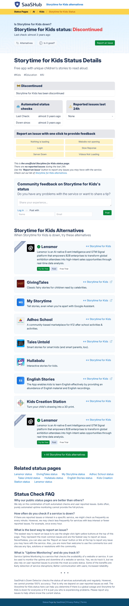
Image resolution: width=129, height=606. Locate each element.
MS (21, 302)
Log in (20, 210)
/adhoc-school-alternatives (33, 315)
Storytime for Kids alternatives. (51, 172)
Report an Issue (105, 42)
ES (20, 380)
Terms (84, 602)
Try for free (43, 269)
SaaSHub (60, 602)
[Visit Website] (111, 281)
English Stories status (79, 477)
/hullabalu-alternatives (30, 356)
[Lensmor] (30, 248)
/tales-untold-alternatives (31, 338)
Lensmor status (23, 474)
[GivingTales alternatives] (20, 283)
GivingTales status (46, 474)
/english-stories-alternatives (33, 375)
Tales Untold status (29, 477)
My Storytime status (73, 474)
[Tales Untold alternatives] (20, 343)
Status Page (48, 602)
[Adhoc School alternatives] (20, 321)
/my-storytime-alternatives (32, 297)
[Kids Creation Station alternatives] (20, 403)
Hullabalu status (54, 477)
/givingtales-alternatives (31, 278)
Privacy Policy (72, 602)
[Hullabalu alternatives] (20, 362)
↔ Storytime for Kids (98, 246)
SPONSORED (19, 246)
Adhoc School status (101, 474)
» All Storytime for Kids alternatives (64, 454)
